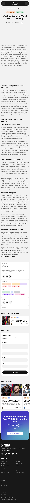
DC (7, 12)
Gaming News (4, 468)
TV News (3, 463)
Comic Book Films (16, 284)
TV (14, 317)
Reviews (4, 286)
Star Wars (18, 461)
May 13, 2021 (10, 22)
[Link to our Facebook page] (13, 454)
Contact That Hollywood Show (7, 497)
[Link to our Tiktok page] (16, 454)
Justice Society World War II (8, 294)
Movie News (4, 461)
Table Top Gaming (20, 472)
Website (4, 363)
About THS (3, 480)
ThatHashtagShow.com (8, 256)
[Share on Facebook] (3, 302)
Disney (17, 465)
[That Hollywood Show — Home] (15, 3)
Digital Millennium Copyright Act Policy (8, 499)
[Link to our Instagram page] (6, 454)
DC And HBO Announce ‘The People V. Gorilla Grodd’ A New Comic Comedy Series (19, 321)
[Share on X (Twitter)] (7, 302)
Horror (2, 470)
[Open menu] (26, 3)
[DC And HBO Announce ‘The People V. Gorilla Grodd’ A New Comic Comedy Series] (6, 320)
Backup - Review (19, 12)
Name (4, 351)
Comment (4, 342)
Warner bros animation (20, 294)
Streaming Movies (15, 286)
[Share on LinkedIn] (10, 302)
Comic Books (23, 284)
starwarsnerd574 (14, 249)
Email (3, 357)
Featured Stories (5, 472)
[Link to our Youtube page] (9, 454)
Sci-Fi (9, 286)
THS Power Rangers (5, 465)
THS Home (3, 8)
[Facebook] (3, 276)
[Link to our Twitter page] (2, 454)
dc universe (16, 292)
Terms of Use (3, 492)
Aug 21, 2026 (25, 323)
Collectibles (12, 12)
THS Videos (4, 485)
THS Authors (4, 483)
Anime (17, 468)
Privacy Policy (3, 494)
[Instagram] (10, 276)
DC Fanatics (9, 250)
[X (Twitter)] (7, 276)
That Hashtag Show (20, 242)
